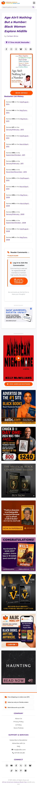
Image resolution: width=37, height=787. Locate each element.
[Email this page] (31, 49)
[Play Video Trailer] (18, 358)
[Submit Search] (33, 7)
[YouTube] (11, 765)
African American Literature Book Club (14, 782)
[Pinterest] (21, 770)
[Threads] (25, 765)
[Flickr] (25, 770)
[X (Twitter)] (21, 765)
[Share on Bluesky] (21, 49)
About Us (18, 718)
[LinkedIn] (16, 770)
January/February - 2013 (15, 129)
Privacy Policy (18, 722)
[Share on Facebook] (6, 49)
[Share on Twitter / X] (26, 49)
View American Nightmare (19, 384)
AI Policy (18, 725)
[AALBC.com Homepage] (10, 3)
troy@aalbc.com (19, 749)
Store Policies (18, 728)
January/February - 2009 (15, 214)
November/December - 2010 (16, 172)
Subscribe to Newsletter (18, 740)
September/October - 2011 (15, 155)
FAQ (18, 746)
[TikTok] (11, 770)
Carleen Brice (12, 36)
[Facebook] (16, 765)
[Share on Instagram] (11, 49)
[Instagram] (7, 765)
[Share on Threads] (16, 49)
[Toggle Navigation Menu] (34, 3)
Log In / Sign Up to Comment (18, 281)
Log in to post (13, 255)
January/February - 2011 (14, 163)
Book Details (21, 93)
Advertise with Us (18, 743)
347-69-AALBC (19, 753)
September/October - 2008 (16, 223)
